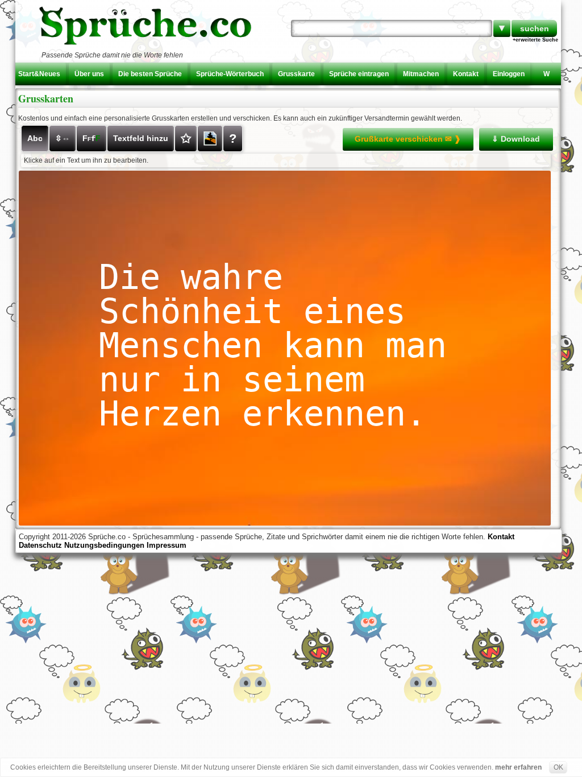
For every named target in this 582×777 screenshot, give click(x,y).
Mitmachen (421, 74)
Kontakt (466, 74)
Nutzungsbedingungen (104, 545)
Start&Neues (39, 74)
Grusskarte (296, 74)
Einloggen (509, 74)
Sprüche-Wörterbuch (230, 74)
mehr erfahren (518, 767)
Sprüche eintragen (359, 74)
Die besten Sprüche (150, 74)
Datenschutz (40, 545)
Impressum (166, 545)
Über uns (89, 74)
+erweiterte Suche (535, 40)
